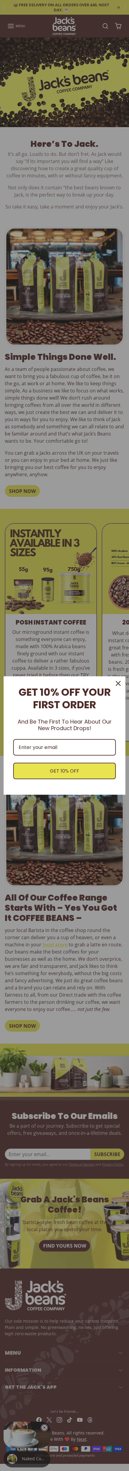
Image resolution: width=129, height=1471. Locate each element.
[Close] (118, 683)
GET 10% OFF (64, 771)
